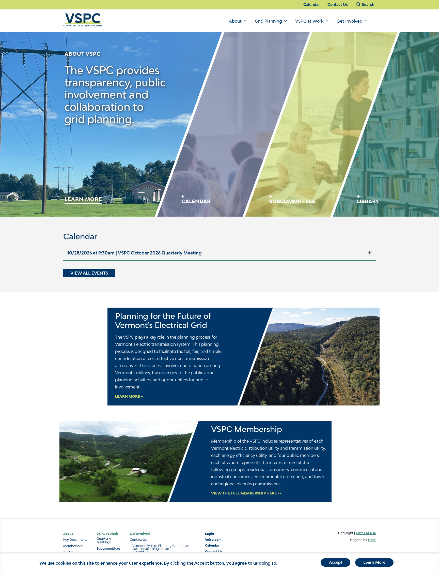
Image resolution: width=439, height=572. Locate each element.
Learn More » (129, 396)
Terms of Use (366, 533)
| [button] (134, 252)
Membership (73, 546)
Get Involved (350, 21)
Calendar (311, 4)
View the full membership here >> (246, 493)
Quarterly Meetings (104, 540)
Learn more (83, 199)
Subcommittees (108, 548)
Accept (335, 562)
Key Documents (75, 539)
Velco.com (213, 539)
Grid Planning (268, 21)
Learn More (374, 562)
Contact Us (337, 4)
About (235, 21)
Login (209, 534)
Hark (372, 540)
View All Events (89, 273)
